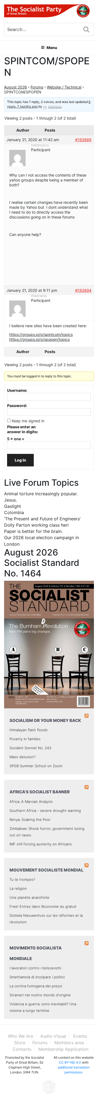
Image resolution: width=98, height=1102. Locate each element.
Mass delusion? (22, 757)
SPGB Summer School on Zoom (36, 766)
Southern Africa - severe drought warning (45, 810)
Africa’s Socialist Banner (40, 791)
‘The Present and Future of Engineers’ (42, 518)
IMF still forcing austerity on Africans (41, 844)
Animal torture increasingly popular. (41, 493)
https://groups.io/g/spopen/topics (39, 339)
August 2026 (15, 87)
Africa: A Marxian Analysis (31, 801)
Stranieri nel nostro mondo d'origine (40, 995)
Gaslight (12, 506)
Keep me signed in (28, 420)
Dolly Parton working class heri (36, 525)
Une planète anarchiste (29, 897)
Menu (52, 47)
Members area (69, 1042)
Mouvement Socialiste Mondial (47, 870)
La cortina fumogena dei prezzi (36, 986)
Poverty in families (25, 739)
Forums (36, 87)
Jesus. (10, 500)
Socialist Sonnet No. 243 (30, 748)
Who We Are (20, 1036)
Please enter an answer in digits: (22, 429)
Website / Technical (64, 87)
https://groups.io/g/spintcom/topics (41, 334)
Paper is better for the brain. (33, 531)
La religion (18, 888)
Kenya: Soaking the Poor (30, 819)
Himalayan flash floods (29, 730)
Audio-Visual (53, 1036)
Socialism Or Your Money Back (45, 720)
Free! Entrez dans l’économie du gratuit (43, 906)
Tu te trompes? (22, 879)
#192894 (83, 290)
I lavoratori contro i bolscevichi (35, 968)
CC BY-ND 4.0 (70, 1062)
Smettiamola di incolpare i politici (37, 977)
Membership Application (63, 1049)
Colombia (14, 512)
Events (80, 1036)
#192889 (83, 139)
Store (19, 1042)
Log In (20, 460)
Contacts (22, 1049)
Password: (17, 405)
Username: (17, 390)
